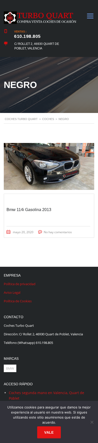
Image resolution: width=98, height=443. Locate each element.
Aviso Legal (12, 292)
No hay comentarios (58, 232)
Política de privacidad (19, 284)
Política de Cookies (18, 301)
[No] (91, 422)
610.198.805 (27, 36)
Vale (49, 432)
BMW (10, 368)
